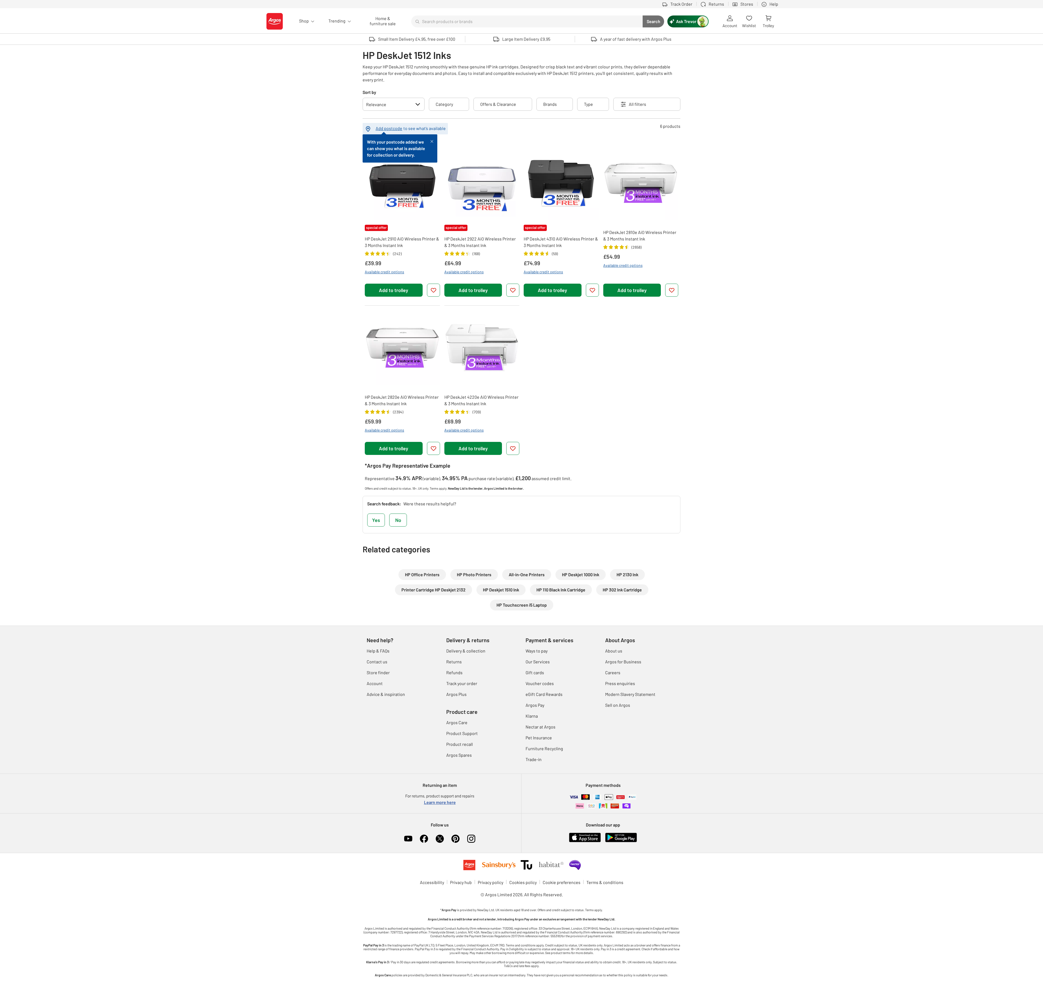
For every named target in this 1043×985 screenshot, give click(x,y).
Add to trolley (393, 290)
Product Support (462, 733)
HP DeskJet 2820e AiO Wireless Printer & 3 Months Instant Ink (402, 400)
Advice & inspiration (386, 694)
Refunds (454, 672)
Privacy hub (461, 882)
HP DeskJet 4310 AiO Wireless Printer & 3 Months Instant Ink (561, 242)
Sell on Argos (617, 705)
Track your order (461, 683)
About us (613, 650)
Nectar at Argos (540, 726)
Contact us (377, 661)
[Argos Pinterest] (455, 838)
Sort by (369, 92)
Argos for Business (623, 661)
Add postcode (389, 128)
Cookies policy (523, 882)
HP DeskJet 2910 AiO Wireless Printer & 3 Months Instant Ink (402, 242)
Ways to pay (537, 650)
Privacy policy (490, 882)
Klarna (532, 715)
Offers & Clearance (498, 104)
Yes (376, 520)
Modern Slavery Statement (630, 694)
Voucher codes (540, 683)
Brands (550, 104)
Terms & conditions (604, 882)
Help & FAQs (378, 650)
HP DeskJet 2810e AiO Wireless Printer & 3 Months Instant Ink (639, 235)
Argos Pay (535, 705)
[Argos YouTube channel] (408, 838)
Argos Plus (456, 694)
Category (444, 104)
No (398, 520)
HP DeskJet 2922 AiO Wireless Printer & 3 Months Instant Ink (480, 242)
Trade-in (534, 759)
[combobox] (527, 21)
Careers (612, 672)
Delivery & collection (465, 650)
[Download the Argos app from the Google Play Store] (621, 837)
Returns (454, 661)
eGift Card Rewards (544, 694)
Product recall (459, 744)
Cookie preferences (561, 882)
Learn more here (440, 802)
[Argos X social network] (439, 838)
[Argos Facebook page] (424, 838)
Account (375, 683)
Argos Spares (459, 755)
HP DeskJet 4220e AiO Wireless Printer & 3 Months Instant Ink (481, 400)
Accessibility (432, 882)
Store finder (378, 672)
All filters (637, 104)
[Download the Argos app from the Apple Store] (585, 837)
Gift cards (535, 672)
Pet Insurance (539, 737)
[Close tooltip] (432, 141)
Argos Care (456, 722)
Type (588, 104)
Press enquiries (620, 683)
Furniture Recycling (544, 748)
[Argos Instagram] (471, 838)
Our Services (538, 661)
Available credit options (384, 272)
